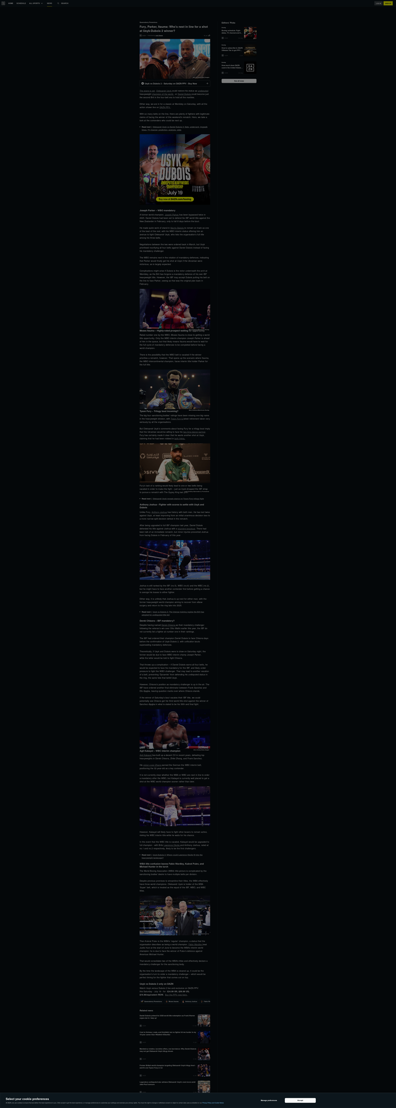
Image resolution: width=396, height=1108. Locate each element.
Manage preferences (269, 1100)
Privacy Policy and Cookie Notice (213, 1103)
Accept (300, 1100)
